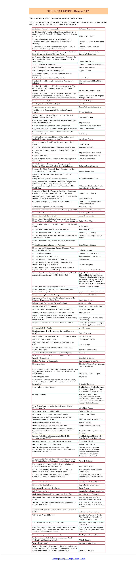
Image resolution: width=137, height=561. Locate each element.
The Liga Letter (72, 559)
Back (61, 559)
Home (55, 559)
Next (83, 559)
